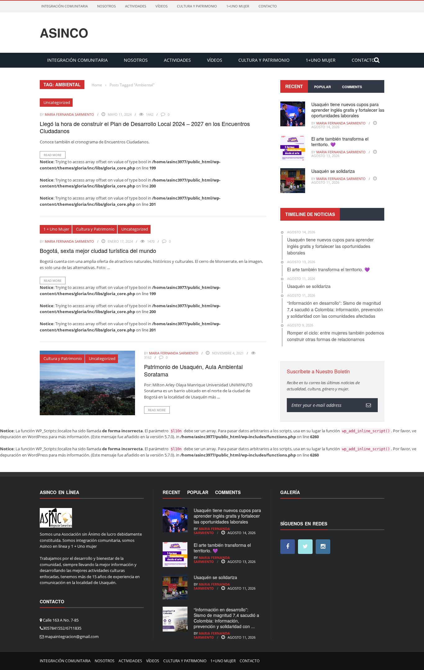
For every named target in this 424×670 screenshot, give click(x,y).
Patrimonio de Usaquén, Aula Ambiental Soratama (193, 370)
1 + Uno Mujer (56, 229)
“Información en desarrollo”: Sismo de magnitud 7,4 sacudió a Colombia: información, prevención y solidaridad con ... (226, 618)
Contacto (268, 6)
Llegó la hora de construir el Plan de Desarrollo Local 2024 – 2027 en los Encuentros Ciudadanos (145, 127)
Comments (352, 86)
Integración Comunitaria (64, 6)
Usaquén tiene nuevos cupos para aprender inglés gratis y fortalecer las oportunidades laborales (347, 110)
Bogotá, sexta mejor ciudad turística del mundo (98, 250)
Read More (52, 155)
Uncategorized (56, 102)
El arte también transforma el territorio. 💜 (339, 141)
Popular (322, 86)
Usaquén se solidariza (333, 171)
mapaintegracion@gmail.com (72, 636)
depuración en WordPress (24, 436)
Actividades (135, 6)
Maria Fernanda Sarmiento (69, 114)
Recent (294, 86)
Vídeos (162, 6)
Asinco (64, 32)
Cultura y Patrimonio (197, 6)
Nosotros (106, 6)
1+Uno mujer (237, 6)
